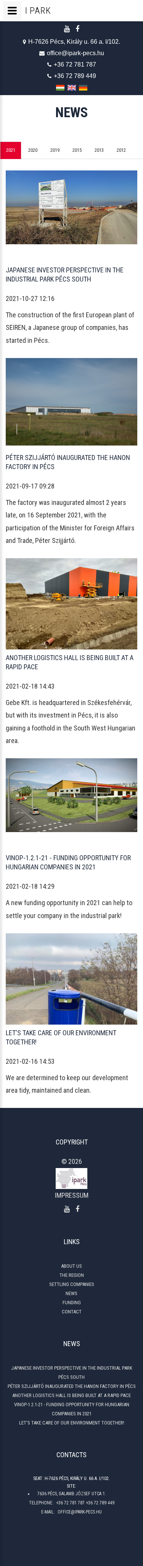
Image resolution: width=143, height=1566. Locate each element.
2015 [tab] (77, 150)
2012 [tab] (121, 150)
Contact (72, 1312)
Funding (72, 1302)
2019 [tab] (54, 150)
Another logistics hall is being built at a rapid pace (71, 1395)
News (71, 1293)
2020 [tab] (32, 150)
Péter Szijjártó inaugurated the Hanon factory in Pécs (72, 1386)
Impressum (71, 1195)
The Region (71, 1275)
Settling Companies (71, 1284)
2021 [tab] (10, 150)
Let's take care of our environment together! (71, 1423)
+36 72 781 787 (75, 64)
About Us (71, 1266)
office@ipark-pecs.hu (75, 53)
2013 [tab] (99, 150)
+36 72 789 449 (75, 76)
